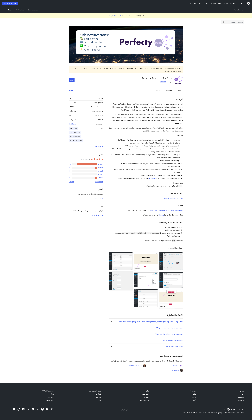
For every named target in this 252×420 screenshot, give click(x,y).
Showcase (193, 391)
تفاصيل (178, 90)
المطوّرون (146, 397)
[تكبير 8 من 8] (130, 274)
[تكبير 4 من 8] (155, 254)
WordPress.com (48, 391)
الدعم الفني (145, 394)
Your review (99, 182)
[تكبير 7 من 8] (130, 254)
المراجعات (168, 90)
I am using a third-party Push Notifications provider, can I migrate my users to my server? (150, 322)
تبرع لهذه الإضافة (97, 215)
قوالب (194, 394)
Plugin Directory (239, 10)
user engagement (75, 136)
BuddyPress (50, 400)
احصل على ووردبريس (10, 3)
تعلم (147, 391)
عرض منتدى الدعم (97, 198)
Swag (98, 400)
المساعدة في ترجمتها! (114, 15)
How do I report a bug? (174, 347)
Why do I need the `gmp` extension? (169, 328)
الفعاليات (98, 394)
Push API (152, 178)
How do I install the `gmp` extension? (169, 334)
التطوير (158, 90)
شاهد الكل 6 (72, 124)
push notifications (75, 132)
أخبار (242, 394)
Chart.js (161, 215)
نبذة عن (242, 391)
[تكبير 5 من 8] (155, 275)
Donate (98, 397)
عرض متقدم (99, 146)
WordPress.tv (143, 400)
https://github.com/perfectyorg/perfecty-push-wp (165, 210)
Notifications (73, 128)
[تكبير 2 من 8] (180, 274)
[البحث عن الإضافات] (223, 22)
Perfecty (163, 82)
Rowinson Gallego (135, 366)
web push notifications (76, 140)
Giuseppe (175, 370)
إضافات (194, 397)
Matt (51, 394)
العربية (223, 409)
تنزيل (71, 80)
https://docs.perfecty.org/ (173, 198)
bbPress (51, 397)
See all (71, 182)
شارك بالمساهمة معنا (95, 391)
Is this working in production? (172, 340)
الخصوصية (241, 400)
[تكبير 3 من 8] (180, 292)
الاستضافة (241, 397)
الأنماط (194, 400)
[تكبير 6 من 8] (155, 291)
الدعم (71, 90)
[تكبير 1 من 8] (180, 254)
